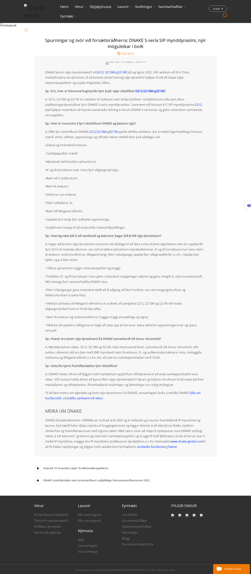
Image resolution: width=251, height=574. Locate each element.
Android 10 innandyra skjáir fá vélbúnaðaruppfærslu (75, 468)
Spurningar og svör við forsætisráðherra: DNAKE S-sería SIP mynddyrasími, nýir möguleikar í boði (125, 29)
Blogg (126, 538)
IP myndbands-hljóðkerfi (51, 515)
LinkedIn (144, 447)
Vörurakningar (88, 552)
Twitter (172, 447)
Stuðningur (143, 6)
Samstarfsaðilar (170, 6)
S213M (109, 72)
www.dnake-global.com (187, 441)
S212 (100, 72)
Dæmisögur (130, 532)
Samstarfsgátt (87, 546)
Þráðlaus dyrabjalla (47, 527)
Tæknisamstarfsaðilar (137, 527)
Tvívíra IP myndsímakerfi (51, 521)
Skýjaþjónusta (100, 6)
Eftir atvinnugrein (90, 515)
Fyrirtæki (66, 16)
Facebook (157, 447)
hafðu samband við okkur (85, 398)
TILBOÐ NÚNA (232, 569)
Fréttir (46, 29)
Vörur (79, 6)
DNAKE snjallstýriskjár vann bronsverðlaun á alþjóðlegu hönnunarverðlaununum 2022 (96, 480)
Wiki (81, 540)
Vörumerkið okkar (134, 521)
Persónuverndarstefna (137, 544)
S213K (122, 72)
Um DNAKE (129, 515)
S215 (198, 105)
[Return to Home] (26, 29)
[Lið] (248, 205)
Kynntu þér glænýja (47, 532)
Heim (64, 6)
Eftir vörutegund (89, 521)
